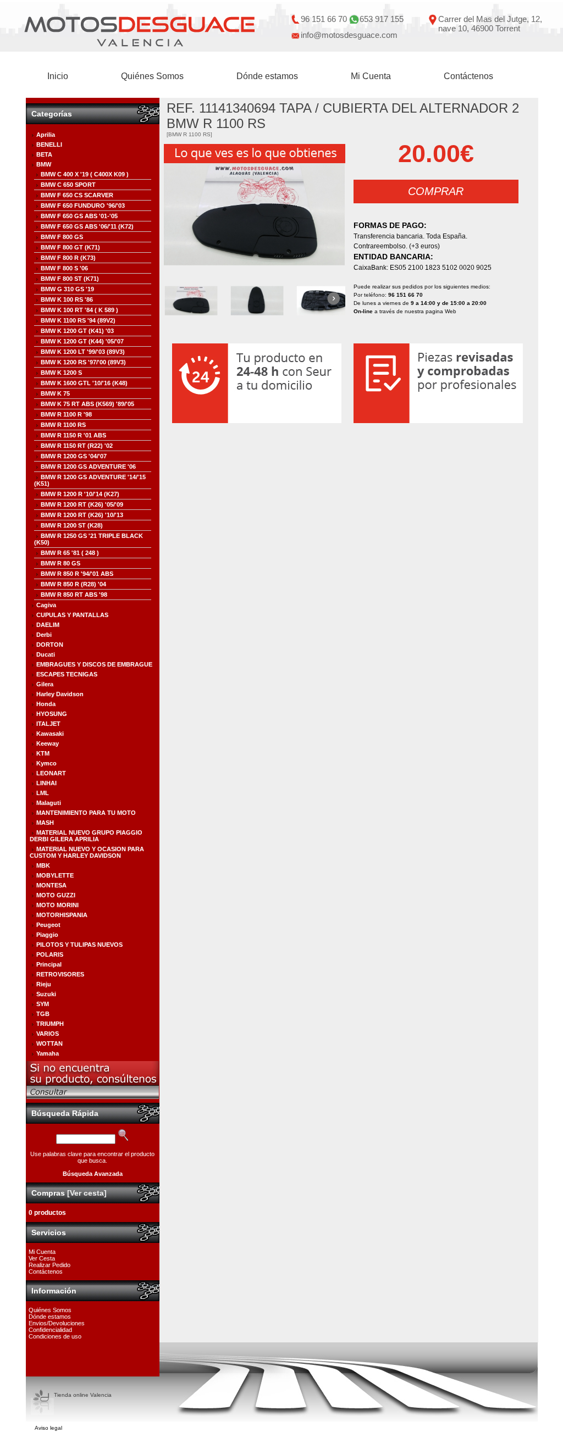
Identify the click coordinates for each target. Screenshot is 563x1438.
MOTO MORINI (57, 905)
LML (42, 793)
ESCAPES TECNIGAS (66, 674)
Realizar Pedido (49, 1265)
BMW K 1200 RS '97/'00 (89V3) (83, 362)
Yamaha (47, 1053)
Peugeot (48, 924)
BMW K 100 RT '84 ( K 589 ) (79, 310)
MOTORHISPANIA (61, 915)
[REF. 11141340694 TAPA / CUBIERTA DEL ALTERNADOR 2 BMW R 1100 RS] (254, 214)
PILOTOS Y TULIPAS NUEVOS (79, 944)
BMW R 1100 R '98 (66, 414)
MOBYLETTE (55, 875)
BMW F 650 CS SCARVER (77, 195)
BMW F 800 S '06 (64, 268)
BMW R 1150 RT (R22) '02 (77, 445)
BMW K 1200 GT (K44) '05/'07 (82, 341)
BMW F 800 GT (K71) (70, 247)
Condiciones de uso (55, 1336)
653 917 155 (382, 19)
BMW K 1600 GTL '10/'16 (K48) (84, 383)
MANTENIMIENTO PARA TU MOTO (86, 812)
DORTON (49, 644)
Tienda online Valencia (83, 1395)
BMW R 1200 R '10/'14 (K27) (80, 494)
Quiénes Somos (152, 76)
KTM (42, 753)
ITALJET (48, 723)
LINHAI (46, 783)
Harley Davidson (60, 694)
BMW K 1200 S (61, 372)
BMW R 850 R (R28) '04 (73, 584)
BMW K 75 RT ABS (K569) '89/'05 (87, 404)
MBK (43, 865)
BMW (43, 164)
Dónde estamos (267, 76)
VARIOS (47, 1033)
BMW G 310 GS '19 (67, 289)
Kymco (46, 763)
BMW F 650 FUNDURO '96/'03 (83, 205)
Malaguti (48, 802)
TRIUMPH (50, 1023)
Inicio (57, 76)
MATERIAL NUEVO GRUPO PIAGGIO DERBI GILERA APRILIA (86, 835)
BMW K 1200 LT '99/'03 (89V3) (83, 351)
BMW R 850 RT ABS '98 (74, 594)
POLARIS (49, 954)
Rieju (43, 984)
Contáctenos (468, 76)
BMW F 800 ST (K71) (70, 278)
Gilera (44, 684)
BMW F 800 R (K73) (68, 257)
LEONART (51, 773)
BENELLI (49, 144)
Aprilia (45, 134)
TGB (42, 1014)
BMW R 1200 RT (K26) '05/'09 (82, 504)
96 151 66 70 (324, 19)
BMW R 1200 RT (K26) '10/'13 (82, 515)
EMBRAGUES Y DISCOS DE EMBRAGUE (94, 664)
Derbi (44, 634)
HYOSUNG (51, 713)
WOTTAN (49, 1043)
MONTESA (51, 885)
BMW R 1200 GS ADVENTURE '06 (88, 466)
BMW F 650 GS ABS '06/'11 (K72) (87, 226)
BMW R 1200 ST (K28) (72, 525)
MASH (45, 822)
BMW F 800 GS (62, 237)
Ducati (45, 654)
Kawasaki (50, 733)
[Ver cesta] (87, 1193)
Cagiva (46, 605)
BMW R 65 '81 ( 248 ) (70, 552)
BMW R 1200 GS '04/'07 (74, 456)
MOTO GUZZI (55, 895)
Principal (49, 964)
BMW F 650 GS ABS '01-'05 (79, 216)
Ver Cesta (42, 1258)
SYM (42, 1004)
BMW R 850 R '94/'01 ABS (77, 573)
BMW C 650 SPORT (68, 184)
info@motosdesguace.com (349, 35)
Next (333, 299)
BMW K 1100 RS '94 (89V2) (78, 320)
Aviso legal (48, 1428)
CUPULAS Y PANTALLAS (72, 615)
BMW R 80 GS (60, 563)
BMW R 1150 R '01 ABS (73, 435)
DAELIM (47, 624)
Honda (46, 704)
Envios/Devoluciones (57, 1323)
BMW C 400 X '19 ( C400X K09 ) (85, 174)
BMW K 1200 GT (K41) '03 (77, 330)
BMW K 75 (55, 393)
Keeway (47, 743)
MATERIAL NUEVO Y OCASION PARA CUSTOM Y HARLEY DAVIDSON (87, 852)
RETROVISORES (60, 974)
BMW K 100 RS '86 (67, 299)
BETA (44, 154)
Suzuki (46, 994)
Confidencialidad (50, 1329)
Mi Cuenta (371, 76)
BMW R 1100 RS (63, 424)
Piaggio (47, 934)
